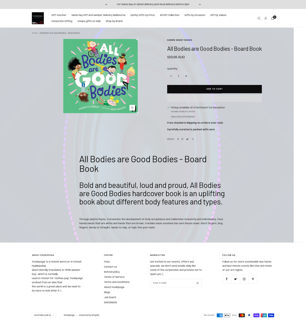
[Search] (259, 18)
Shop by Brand (114, 21)
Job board (110, 297)
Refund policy (112, 272)
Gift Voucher (58, 15)
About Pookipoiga (114, 287)
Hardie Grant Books (179, 40)
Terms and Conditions (117, 282)
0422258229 (110, 302)
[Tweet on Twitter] (187, 139)
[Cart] (272, 18)
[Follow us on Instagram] (244, 279)
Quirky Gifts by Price (143, 15)
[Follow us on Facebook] (226, 279)
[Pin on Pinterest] (182, 139)
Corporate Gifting (61, 21)
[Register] (197, 283)
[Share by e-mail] (193, 139)
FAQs (107, 262)
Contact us (110, 267)
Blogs (107, 292)
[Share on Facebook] (178, 139)
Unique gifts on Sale (89, 21)
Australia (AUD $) (42, 315)
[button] (214, 98)
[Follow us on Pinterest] (253, 279)
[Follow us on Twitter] (235, 279)
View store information (183, 117)
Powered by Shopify (89, 315)
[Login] (265, 18)
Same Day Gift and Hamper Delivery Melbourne (98, 15)
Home (34, 33)
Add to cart (214, 89)
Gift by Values (218, 15)
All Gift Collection (169, 15)
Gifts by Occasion (195, 15)
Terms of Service (114, 277)
